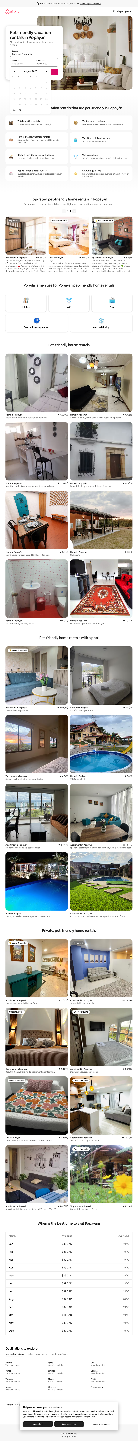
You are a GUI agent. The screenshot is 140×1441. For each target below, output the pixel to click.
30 (14, 110)
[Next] (74, 211)
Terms (73, 1436)
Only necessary (69, 1424)
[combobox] (34, 54)
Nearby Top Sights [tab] (59, 1354)
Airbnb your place (122, 11)
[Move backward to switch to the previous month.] (15, 71)
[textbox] (22, 63)
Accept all (37, 1424)
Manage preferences (100, 1424)
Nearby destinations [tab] (14, 1354)
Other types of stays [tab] (37, 1354)
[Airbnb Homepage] (12, 11)
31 (20, 110)
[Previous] (64, 211)
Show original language (90, 3)
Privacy (65, 1436)
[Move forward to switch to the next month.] (46, 71)
